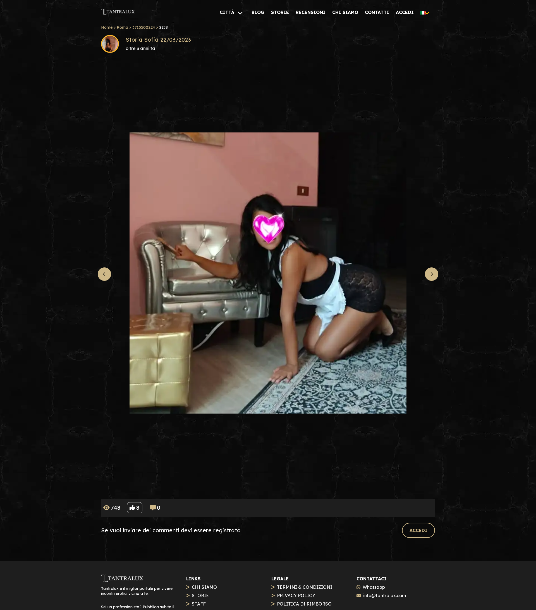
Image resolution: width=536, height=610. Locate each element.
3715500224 (143, 27)
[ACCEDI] (418, 524)
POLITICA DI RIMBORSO (304, 604)
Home (107, 27)
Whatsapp (374, 587)
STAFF (199, 604)
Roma (122, 27)
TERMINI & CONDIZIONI (304, 587)
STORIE (200, 595)
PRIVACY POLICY (296, 595)
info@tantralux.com (384, 595)
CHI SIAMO (204, 587)
